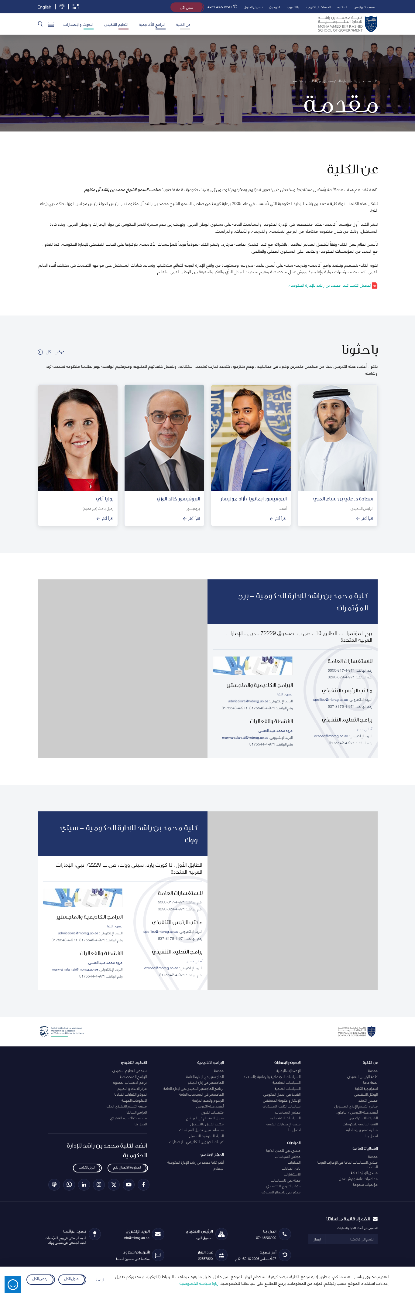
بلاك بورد (293, 6)
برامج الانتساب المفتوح (130, 1082)
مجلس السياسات (287, 1111)
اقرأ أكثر (367, 518)
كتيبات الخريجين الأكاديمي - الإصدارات (196, 1141)
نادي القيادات (291, 1168)
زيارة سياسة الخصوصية (199, 1283)
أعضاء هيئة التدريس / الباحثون (357, 1111)
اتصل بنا (371, 1135)
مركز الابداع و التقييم (132, 1088)
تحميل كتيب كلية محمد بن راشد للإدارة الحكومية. (330, 284)
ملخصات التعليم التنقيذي (128, 1117)
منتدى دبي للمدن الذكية (283, 1150)
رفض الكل (40, 1278)
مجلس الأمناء (368, 1100)
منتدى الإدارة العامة (364, 1172)
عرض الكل (55, 351)
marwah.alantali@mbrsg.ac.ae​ (245, 737)
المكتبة (342, 6)
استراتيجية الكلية (366, 1088)
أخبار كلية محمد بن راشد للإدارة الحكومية (195, 1161)
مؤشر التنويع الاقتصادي (283, 1185)
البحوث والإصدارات (78, 24)
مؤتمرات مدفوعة (365, 1184)
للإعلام (219, 1168)
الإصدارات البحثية (288, 1070)
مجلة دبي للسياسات (285, 1179)
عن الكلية (183, 24)
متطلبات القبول (212, 1111)
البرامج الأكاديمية (152, 24)
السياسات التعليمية (286, 1082)
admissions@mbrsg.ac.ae (248, 700)
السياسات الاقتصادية (285, 1117)
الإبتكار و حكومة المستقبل (281, 1100)
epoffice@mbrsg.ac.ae (330, 699)
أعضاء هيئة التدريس (210, 1105)
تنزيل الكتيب (86, 1167)
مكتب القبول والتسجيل (207, 1123)
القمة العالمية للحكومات (360, 1123)
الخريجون (274, 6)
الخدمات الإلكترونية (318, 6)
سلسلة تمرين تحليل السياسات (201, 1129)
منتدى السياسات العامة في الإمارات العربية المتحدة (347, 1164)
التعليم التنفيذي (116, 24)
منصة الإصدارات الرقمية (283, 1123)
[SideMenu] (51, 24)
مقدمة (373, 1070)
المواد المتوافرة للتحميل (206, 1135)
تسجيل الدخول (253, 6)
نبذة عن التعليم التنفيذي (129, 1070)
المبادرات (294, 1161)
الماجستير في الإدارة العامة (205, 1076)
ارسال (317, 1238)
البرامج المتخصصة (133, 1076)
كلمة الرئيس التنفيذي (362, 1076)
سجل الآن (186, 7)
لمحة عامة (370, 1082)
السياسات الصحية (287, 1088)
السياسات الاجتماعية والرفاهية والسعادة (272, 1076)
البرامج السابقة (136, 1111)
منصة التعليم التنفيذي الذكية (126, 1105)
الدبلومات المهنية (134, 1100)
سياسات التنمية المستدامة (281, 1105)
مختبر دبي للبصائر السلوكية (280, 1191)
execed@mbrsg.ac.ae (331, 735)
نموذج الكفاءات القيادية (130, 1093)
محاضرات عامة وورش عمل (358, 1178)
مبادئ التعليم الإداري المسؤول (356, 1105)
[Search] (40, 24)
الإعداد (99, 1279)
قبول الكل (71, 1278)
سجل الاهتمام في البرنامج (205, 1117)
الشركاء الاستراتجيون (363, 1117)
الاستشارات (292, 1173)
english (44, 7)
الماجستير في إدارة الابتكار (206, 1082)
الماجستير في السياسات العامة (201, 1093)
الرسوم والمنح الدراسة (208, 1100)
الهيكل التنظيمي (366, 1093)
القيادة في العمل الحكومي (281, 1093)
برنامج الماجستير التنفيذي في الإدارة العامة (193, 1088)
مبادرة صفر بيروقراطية (362, 1129)
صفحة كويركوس (364, 6)
